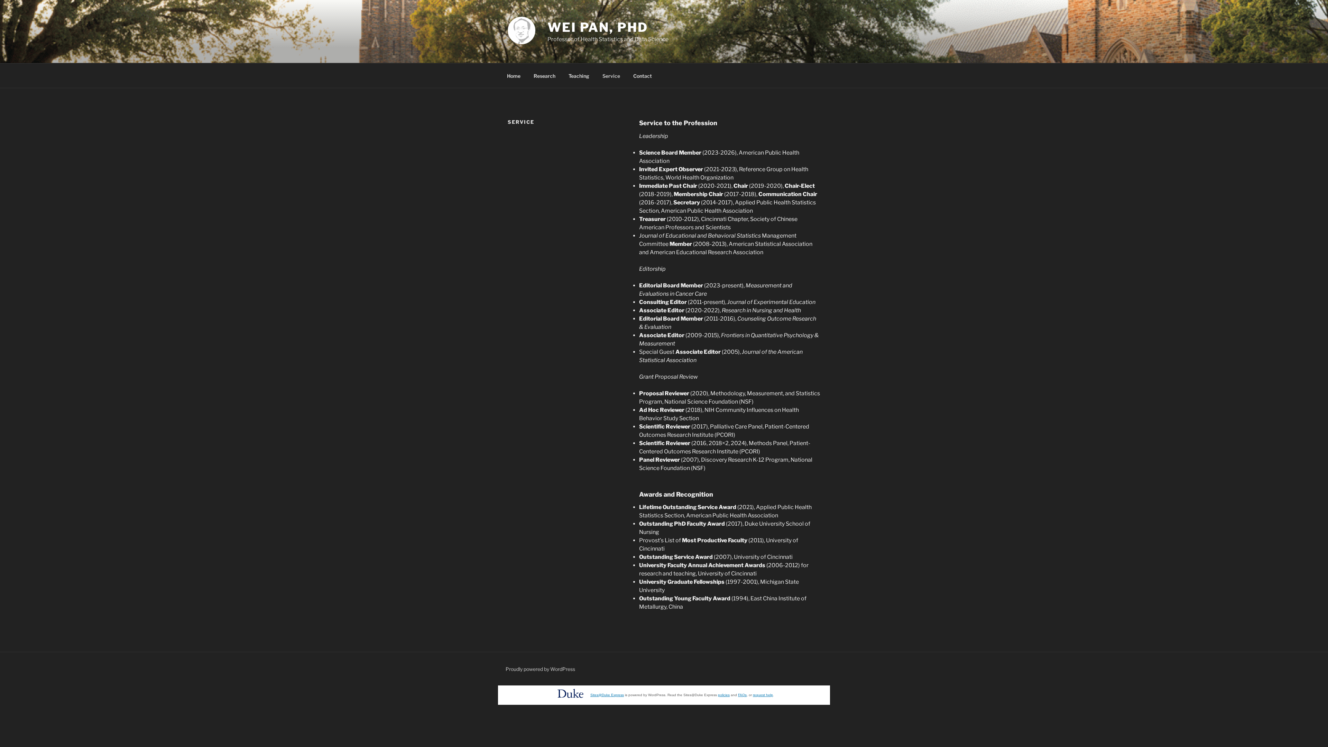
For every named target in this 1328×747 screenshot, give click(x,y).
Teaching (579, 76)
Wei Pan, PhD (597, 27)
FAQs (742, 695)
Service (611, 76)
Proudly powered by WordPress (540, 669)
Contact (642, 76)
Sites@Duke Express (607, 695)
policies (724, 695)
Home (513, 76)
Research (544, 76)
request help (763, 695)
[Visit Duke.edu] (570, 699)
